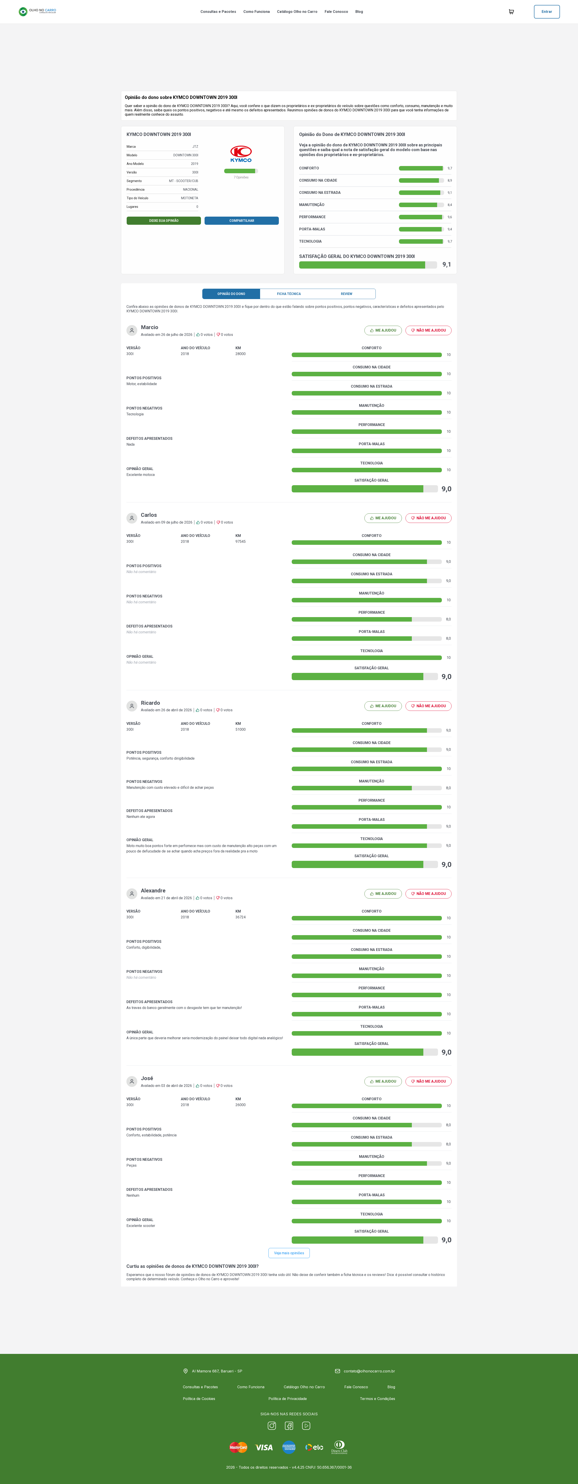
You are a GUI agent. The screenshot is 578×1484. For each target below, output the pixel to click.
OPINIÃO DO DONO (231, 294)
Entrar (547, 11)
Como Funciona (256, 11)
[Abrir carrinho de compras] (511, 11)
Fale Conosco (336, 11)
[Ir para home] (37, 11)
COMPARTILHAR (241, 220)
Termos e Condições (377, 1398)
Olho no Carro (208, 1279)
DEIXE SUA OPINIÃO (164, 220)
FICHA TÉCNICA (289, 294)
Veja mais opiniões (289, 1253)
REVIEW (346, 294)
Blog (359, 11)
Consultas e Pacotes (218, 11)
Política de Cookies (199, 1398)
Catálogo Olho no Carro (297, 11)
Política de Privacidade (287, 1398)
